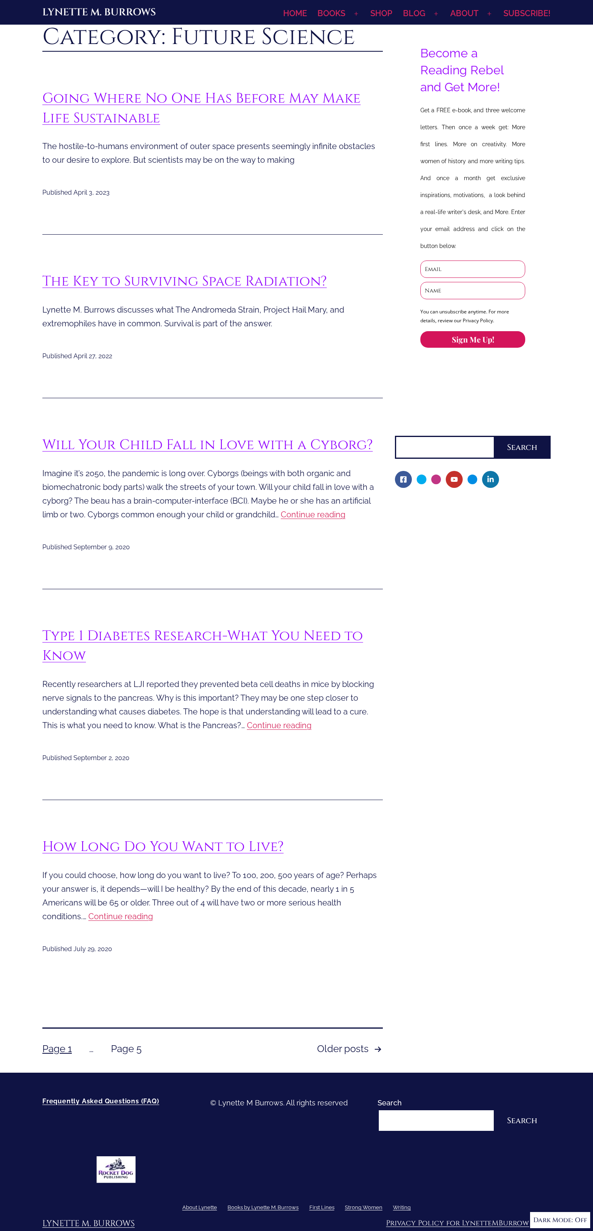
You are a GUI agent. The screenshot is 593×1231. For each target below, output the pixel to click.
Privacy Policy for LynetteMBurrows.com (468, 1223)
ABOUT (464, 13)
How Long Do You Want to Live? (163, 846)
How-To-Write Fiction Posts (446, 714)
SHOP (381, 13)
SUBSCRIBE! (527, 13)
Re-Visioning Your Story (440, 727)
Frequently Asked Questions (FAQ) (100, 1101)
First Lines (412, 658)
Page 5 (126, 1049)
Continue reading (313, 514)
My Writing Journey (433, 520)
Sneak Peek (420, 645)
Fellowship (418, 548)
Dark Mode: (553, 1220)
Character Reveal (429, 603)
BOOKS (331, 13)
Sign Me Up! (473, 339)
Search (407, 429)
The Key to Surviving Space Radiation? (184, 281)
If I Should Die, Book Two (442, 589)
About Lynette (419, 506)
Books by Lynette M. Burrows (445, 534)
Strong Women (421, 672)
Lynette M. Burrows (99, 12)
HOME (295, 13)
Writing (407, 686)
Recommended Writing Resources (459, 700)
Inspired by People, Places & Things (461, 617)
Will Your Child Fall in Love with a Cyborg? (207, 444)
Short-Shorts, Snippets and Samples (462, 631)
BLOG (414, 13)
